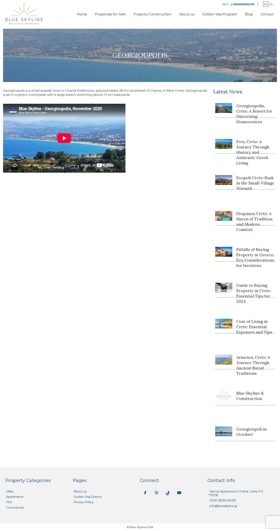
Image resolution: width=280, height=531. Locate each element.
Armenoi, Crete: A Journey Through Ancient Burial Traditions (253, 365)
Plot (9, 502)
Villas (9, 491)
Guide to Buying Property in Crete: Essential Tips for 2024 (253, 293)
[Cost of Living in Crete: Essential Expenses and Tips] (223, 324)
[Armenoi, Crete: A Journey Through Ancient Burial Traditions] (223, 360)
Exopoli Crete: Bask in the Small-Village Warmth (255, 183)
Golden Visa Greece (88, 497)
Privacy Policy (83, 502)
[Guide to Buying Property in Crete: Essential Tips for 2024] (223, 288)
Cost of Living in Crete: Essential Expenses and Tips (254, 327)
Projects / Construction (152, 14)
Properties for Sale (110, 14)
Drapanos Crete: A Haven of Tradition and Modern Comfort (254, 221)
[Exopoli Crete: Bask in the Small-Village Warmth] (223, 180)
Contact (267, 14)
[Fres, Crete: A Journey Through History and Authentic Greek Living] (223, 144)
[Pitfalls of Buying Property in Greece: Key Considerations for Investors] (223, 252)
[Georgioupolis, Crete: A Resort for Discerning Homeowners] (223, 108)
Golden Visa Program (219, 14)
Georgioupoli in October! (251, 431)
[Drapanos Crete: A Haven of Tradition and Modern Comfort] (223, 216)
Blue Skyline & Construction (250, 396)
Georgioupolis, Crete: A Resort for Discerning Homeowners (254, 113)
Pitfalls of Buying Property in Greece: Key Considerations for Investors (255, 257)
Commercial (15, 507)
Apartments (14, 497)
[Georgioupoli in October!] (223, 431)
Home (82, 14)
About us (186, 14)
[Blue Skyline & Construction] (223, 395)
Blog (249, 14)
